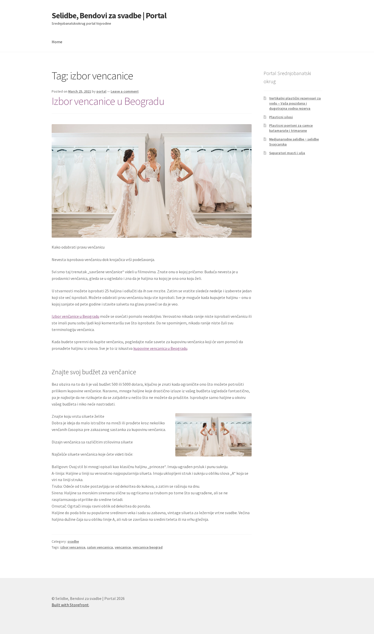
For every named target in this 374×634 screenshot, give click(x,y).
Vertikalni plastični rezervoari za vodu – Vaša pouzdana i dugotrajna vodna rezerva (295, 103)
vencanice (123, 547)
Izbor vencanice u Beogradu (108, 101)
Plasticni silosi (281, 117)
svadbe (73, 541)
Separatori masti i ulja (287, 153)
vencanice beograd (148, 547)
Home (57, 41)
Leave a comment (125, 91)
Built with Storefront (70, 604)
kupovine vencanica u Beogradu (160, 348)
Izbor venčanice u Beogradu (75, 316)
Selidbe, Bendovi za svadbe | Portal (109, 15)
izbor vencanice (72, 547)
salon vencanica (100, 547)
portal (101, 91)
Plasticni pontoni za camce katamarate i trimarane (291, 128)
